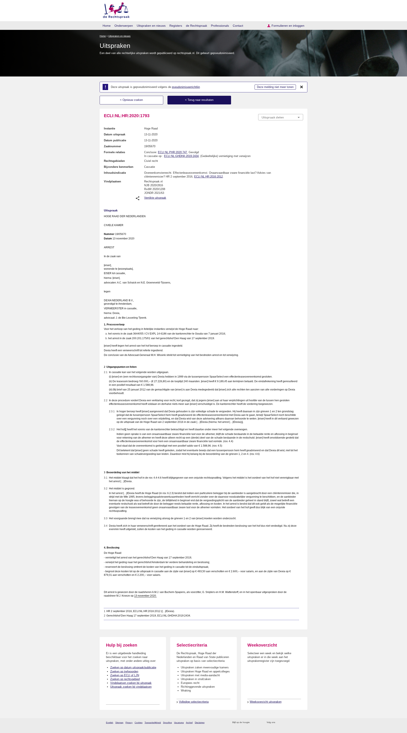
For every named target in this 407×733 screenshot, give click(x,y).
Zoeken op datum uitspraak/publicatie (133, 667)
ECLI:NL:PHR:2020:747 (172, 152)
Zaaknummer (112, 146)
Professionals (220, 25)
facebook (284, 722)
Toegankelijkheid (153, 722)
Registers (175, 25)
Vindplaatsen (112, 181)
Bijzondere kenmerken (118, 166)
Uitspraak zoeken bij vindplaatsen (131, 686)
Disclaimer (200, 722)
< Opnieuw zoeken (131, 99)
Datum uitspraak (114, 134)
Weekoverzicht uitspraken (266, 701)
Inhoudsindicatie (115, 172)
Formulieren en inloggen (288, 25)
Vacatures (179, 722)
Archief (189, 722)
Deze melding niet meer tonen (275, 87)
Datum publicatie (115, 140)
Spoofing (167, 722)
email (259, 722)
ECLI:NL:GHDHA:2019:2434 (181, 156)
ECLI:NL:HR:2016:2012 (208, 176)
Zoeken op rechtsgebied (125, 679)
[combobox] (281, 117)
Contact (238, 25)
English (109, 722)
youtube (301, 722)
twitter (279, 722)
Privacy (128, 722)
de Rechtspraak (196, 25)
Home (107, 25)
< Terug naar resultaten (199, 99)
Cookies (138, 722)
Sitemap (119, 722)
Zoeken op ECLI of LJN (124, 675)
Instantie (109, 128)
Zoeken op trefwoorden (124, 671)
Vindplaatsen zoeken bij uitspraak (131, 682)
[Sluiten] (301, 87)
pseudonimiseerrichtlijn (186, 87)
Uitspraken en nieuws (151, 25)
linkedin (295, 722)
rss (253, 722)
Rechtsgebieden (114, 160)
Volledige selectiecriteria (194, 701)
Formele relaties (114, 152)
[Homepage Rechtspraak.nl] (115, 9)
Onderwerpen (123, 25)
